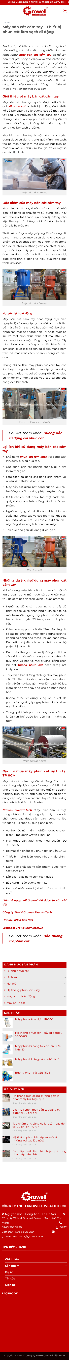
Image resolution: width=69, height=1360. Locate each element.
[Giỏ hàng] (64, 11)
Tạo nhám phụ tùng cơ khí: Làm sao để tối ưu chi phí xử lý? (39, 1125)
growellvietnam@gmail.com (22, 1236)
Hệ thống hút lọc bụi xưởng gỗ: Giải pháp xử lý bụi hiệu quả (36, 1097)
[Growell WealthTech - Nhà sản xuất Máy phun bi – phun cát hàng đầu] (34, 11)
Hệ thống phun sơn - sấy (23, 990)
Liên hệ (10, 1284)
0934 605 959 (24, 1231)
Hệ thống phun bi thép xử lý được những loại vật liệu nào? (35, 1139)
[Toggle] (65, 977)
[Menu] (5, 11)
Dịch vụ (12, 977)
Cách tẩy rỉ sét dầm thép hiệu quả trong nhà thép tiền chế (39, 1153)
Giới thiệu (12, 1259)
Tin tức (7, 22)
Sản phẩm (12, 1265)
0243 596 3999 (12, 1227)
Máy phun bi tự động (21, 996)
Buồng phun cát (18, 970)
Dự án (9, 1272)
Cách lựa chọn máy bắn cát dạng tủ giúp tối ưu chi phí (36, 1111)
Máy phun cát (16, 1002)
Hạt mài (12, 983)
